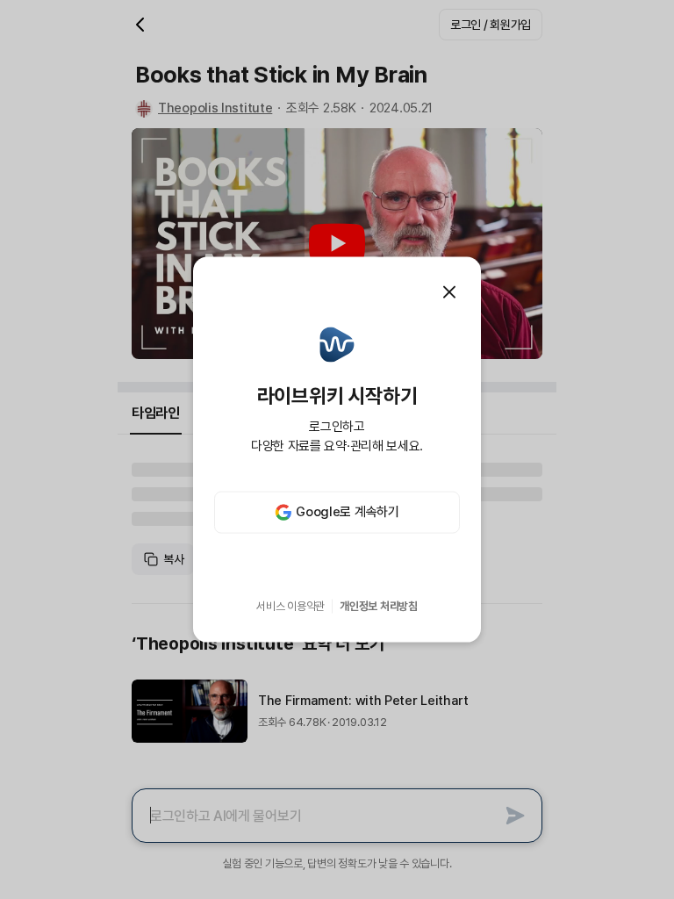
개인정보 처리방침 (379, 606)
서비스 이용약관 (290, 606)
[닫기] (449, 292)
